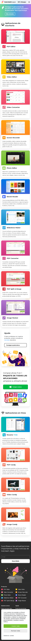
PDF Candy (11, 465)
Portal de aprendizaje (20, 608)
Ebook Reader (12, 197)
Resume (12, 435)
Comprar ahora (17, 387)
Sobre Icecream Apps (6, 608)
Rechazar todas (15, 631)
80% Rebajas (22, 2)
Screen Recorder (13, 138)
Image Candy (12, 524)
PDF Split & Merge (14, 289)
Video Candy (12, 495)
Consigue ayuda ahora (13, 345)
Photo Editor (12, 168)
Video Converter (13, 107)
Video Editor (12, 77)
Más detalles (10, 14)
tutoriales (7, 340)
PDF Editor (11, 46)
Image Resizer (12, 318)
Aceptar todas (16, 626)
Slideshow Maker (13, 228)
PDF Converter (13, 258)
